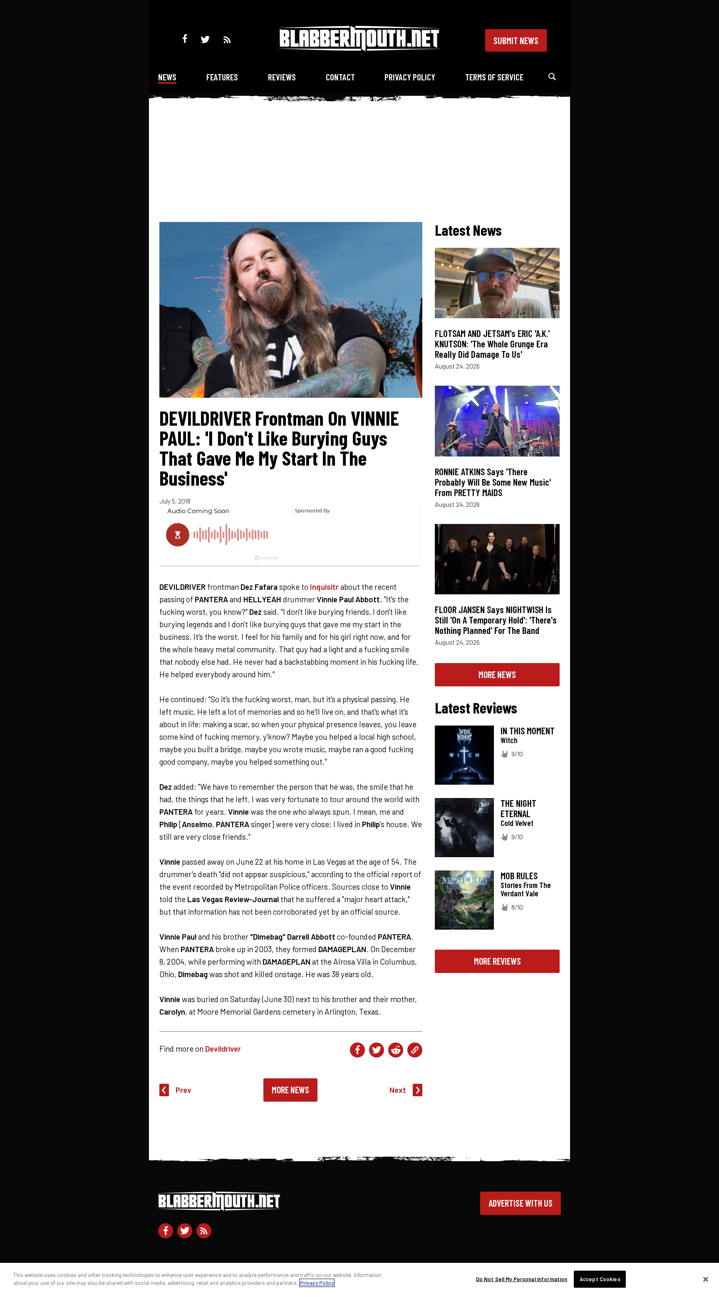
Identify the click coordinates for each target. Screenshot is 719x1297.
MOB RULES (519, 875)
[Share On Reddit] (395, 1050)
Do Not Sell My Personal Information (522, 1279)
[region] (359, 1280)
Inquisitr (324, 586)
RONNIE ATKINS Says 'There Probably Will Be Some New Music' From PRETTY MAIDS (493, 482)
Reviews (282, 77)
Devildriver (223, 1048)
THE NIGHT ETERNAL (518, 808)
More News (290, 1089)
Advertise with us (520, 1202)
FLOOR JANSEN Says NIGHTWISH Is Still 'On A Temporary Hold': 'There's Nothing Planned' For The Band (496, 620)
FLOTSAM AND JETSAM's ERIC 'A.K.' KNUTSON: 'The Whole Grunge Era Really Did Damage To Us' (492, 343)
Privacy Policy (409, 77)
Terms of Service (494, 77)
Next (397, 1090)
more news (497, 674)
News (167, 77)
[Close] (706, 1279)
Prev (183, 1090)
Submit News (515, 40)
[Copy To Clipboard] (414, 1050)
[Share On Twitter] (376, 1050)
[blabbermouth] (359, 48)
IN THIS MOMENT (528, 730)
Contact (340, 77)
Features (222, 77)
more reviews (497, 960)
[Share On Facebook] (357, 1050)
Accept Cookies (600, 1279)
